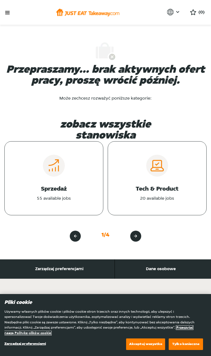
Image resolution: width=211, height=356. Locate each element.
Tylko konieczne (185, 344)
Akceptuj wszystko (145, 344)
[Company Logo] (87, 12)
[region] (105, 325)
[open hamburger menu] (7, 12)
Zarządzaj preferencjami (59, 269)
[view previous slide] (75, 236)
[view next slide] (135, 236)
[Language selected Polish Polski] (174, 12)
